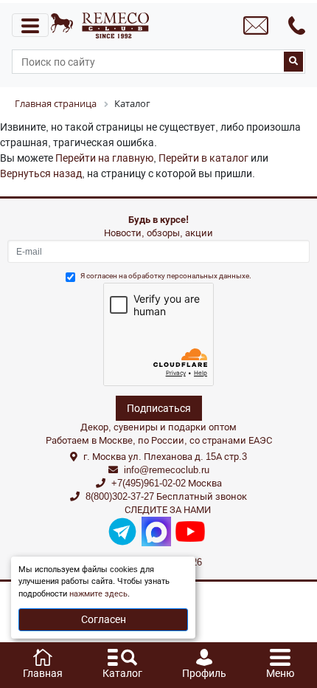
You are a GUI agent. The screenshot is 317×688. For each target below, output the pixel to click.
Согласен (103, 619)
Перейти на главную (104, 158)
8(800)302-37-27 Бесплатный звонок (166, 496)
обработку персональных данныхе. (189, 276)
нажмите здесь (98, 594)
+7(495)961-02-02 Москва (166, 483)
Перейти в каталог (203, 158)
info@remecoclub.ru (166, 469)
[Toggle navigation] (30, 25)
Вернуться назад (41, 173)
